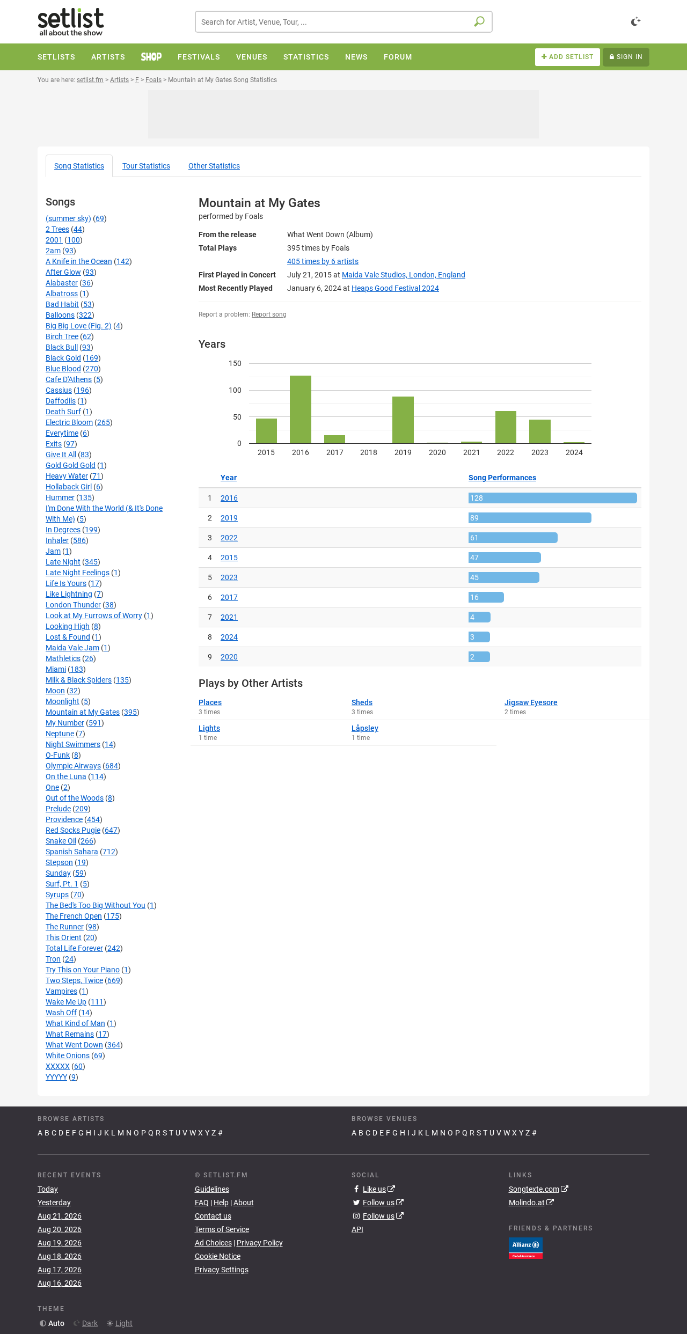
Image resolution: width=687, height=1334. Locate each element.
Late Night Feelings (77, 572)
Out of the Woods (75, 798)
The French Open (74, 916)
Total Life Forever (74, 948)
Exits (54, 443)
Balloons (60, 315)
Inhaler (57, 540)
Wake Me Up (66, 1002)
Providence (64, 819)
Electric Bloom (69, 422)
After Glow (63, 272)
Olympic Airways (73, 765)
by (323, 261)
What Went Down (74, 1044)
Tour (146, 166)
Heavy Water (67, 476)
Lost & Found (68, 637)
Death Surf (63, 411)
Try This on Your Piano (83, 969)
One (52, 787)
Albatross (62, 293)
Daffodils (61, 401)
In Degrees (63, 529)
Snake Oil (61, 841)
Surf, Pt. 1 (62, 883)
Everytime (62, 433)
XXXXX (58, 1066)
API (357, 1229)
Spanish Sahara (72, 851)
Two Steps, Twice (74, 980)
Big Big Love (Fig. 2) (79, 325)
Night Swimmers (73, 744)
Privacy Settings (222, 1269)
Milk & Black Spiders (79, 680)
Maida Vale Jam (72, 647)
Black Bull (62, 347)
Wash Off (61, 1012)
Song (79, 166)
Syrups (57, 894)
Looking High (68, 626)
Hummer (60, 497)
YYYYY (56, 1077)
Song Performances (502, 477)
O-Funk (58, 755)
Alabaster (62, 282)
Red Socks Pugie (73, 830)
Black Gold (63, 358)
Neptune (60, 733)
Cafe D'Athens (69, 379)
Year (229, 477)
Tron (53, 959)
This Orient (64, 937)
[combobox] (344, 22)
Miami (56, 669)
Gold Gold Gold (71, 465)
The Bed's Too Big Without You (95, 905)
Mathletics (63, 658)
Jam (53, 551)
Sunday (58, 873)
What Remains (70, 1034)
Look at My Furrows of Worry (94, 615)
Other (214, 166)
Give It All (61, 454)
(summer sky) (68, 218)
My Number (65, 723)
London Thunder (73, 604)
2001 (54, 240)
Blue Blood (63, 368)
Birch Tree (62, 336)
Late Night (63, 562)
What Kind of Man (75, 1023)
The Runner (65, 926)
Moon (55, 690)
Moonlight (62, 701)
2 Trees (57, 229)
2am (53, 250)
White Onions (68, 1055)
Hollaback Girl (69, 486)
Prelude (58, 808)
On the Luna (66, 776)
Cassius (59, 390)
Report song (269, 314)
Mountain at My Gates (83, 712)
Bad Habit (62, 304)
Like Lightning (69, 594)
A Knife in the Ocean (79, 261)
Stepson (59, 862)
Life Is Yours (66, 583)
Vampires (61, 991)
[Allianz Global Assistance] (526, 1247)
